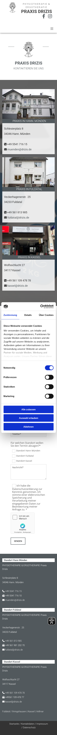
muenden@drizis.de (19, 149)
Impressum (42, 723)
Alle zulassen (28, 409)
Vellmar (40, 711)
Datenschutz (29, 727)
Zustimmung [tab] (10, 315)
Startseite (14, 723)
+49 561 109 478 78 (19, 280)
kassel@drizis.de (17, 285)
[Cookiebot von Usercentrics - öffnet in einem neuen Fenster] (41, 307)
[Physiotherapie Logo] (9, 7)
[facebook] (43, 16)
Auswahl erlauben (28, 418)
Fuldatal (6, 711)
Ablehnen (28, 426)
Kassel (31, 711)
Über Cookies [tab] (46, 315)
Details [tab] (28, 315)
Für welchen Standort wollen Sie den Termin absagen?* (27, 444)
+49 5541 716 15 (17, 144)
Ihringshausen (19, 711)
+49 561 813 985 (17, 212)
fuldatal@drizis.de (18, 217)
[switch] (49, 377)
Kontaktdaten (27, 723)
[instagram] (50, 16)
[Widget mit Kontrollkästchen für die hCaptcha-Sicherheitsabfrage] (23, 523)
